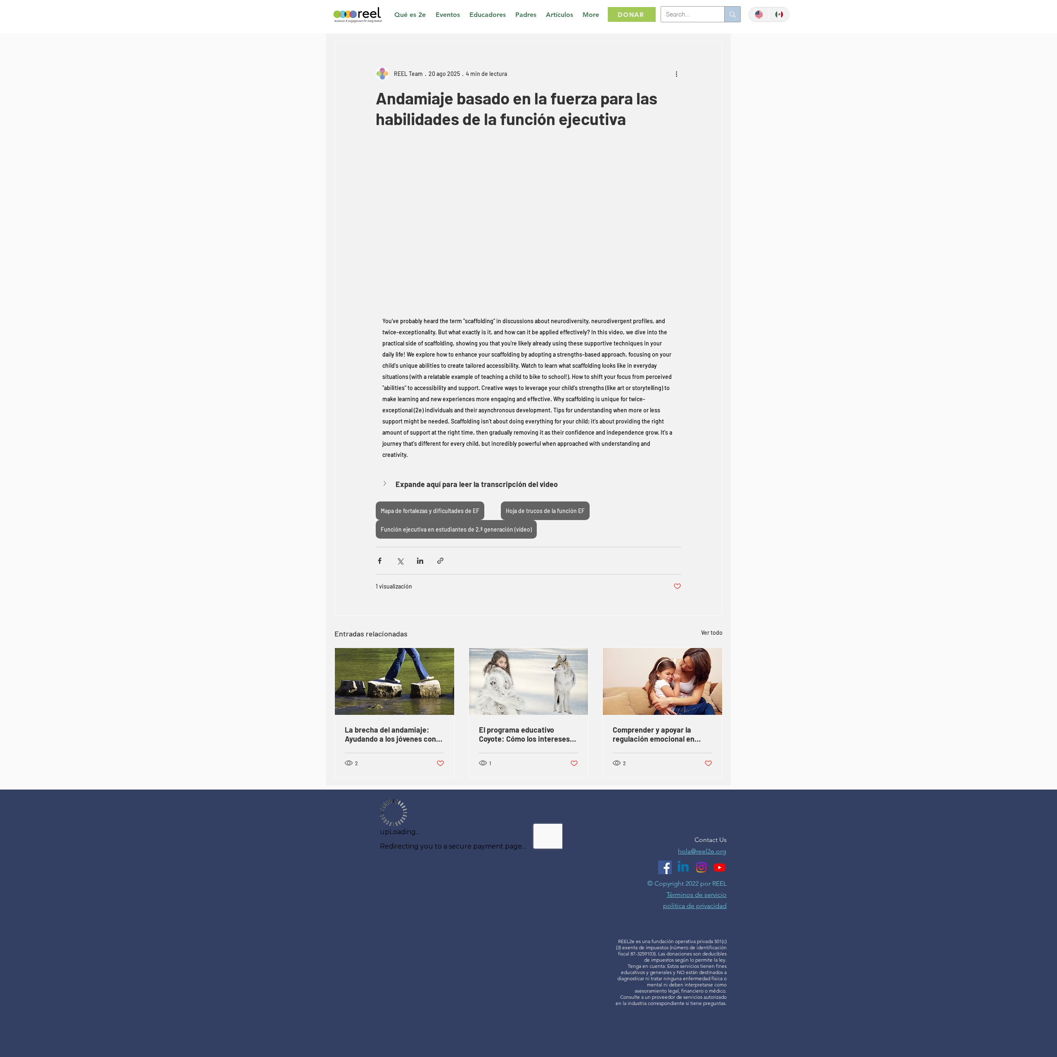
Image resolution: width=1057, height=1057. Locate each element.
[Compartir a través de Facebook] (380, 561)
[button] (528, 484)
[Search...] (732, 14)
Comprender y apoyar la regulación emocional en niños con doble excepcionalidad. (653, 734)
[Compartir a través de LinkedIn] (420, 561)
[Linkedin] (683, 867)
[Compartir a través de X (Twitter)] (400, 561)
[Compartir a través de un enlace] (440, 561)
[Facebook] (665, 867)
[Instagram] (701, 867)
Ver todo (712, 632)
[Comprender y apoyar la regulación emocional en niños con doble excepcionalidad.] (662, 681)
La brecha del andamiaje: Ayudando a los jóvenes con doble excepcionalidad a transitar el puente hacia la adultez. (390, 734)
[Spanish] (779, 14)
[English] (759, 14)
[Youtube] (719, 867)
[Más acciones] (676, 73)
